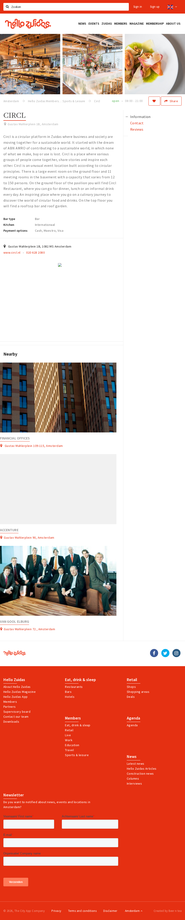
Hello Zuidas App (15, 697)
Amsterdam (133, 911)
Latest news (135, 764)
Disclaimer (110, 911)
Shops (131, 687)
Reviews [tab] (136, 129)
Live (68, 735)
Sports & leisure (77, 755)
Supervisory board (16, 712)
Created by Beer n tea (168, 911)
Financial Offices (15, 438)
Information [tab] (140, 116)
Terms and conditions (82, 911)
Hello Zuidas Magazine (19, 692)
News (131, 756)
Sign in (137, 7)
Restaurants (74, 687)
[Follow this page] (154, 101)
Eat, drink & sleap (77, 725)
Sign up (155, 7)
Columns (133, 778)
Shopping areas (138, 692)
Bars (68, 692)
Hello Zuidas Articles (142, 769)
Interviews (134, 783)
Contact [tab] (136, 123)
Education (72, 745)
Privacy (56, 911)
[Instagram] (176, 653)
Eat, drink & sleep (80, 679)
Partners (9, 707)
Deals (131, 697)
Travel (69, 750)
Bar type (9, 219)
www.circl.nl (12, 252)
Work (68, 740)
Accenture (9, 530)
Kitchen (8, 225)
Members (10, 702)
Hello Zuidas (14, 679)
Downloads (11, 721)
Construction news (140, 773)
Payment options (15, 231)
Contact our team (16, 717)
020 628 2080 (35, 252)
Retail (132, 679)
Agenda (133, 718)
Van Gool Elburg (14, 621)
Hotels (69, 697)
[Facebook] (154, 653)
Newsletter (13, 795)
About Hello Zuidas (17, 687)
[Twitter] (165, 653)
